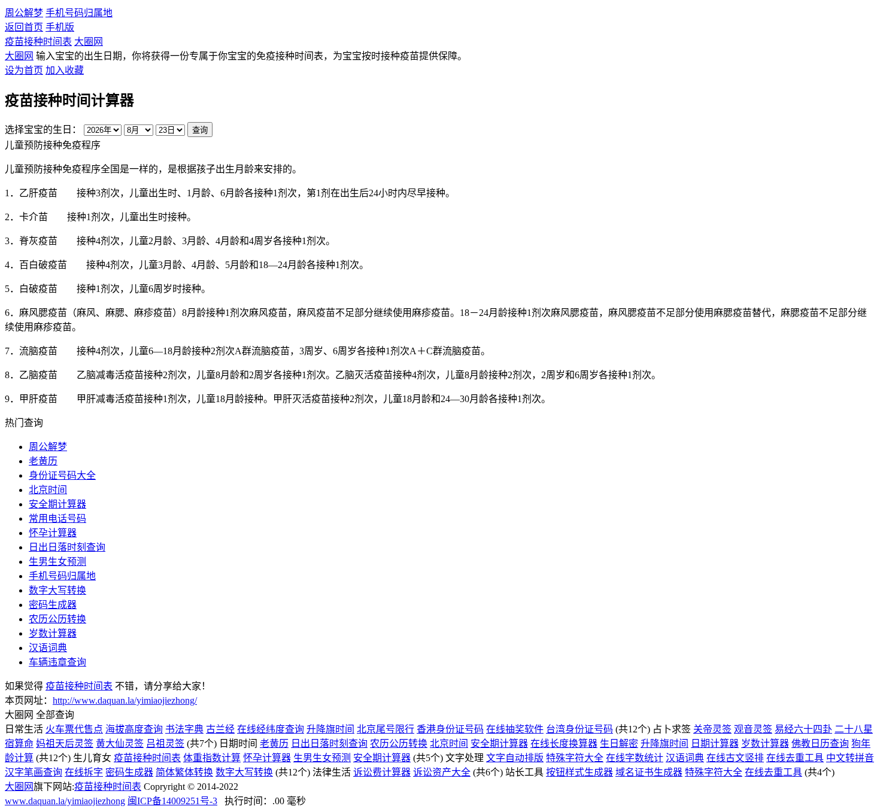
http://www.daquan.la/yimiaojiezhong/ (125, 700)
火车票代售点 (74, 729)
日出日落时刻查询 (329, 743)
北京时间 (48, 490)
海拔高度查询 (134, 729)
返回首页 (24, 27)
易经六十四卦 (803, 729)
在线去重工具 (795, 758)
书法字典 (184, 729)
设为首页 (24, 70)
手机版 (59, 27)
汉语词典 (48, 648)
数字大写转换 (57, 590)
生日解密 (619, 743)
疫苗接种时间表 (38, 42)
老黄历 (43, 461)
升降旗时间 (330, 729)
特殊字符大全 (574, 758)
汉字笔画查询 (33, 772)
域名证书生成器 (648, 772)
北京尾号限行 (385, 729)
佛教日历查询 (820, 743)
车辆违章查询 (57, 662)
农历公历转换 (57, 619)
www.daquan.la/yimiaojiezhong (65, 801)
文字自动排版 (515, 758)
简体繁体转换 (184, 772)
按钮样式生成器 (579, 772)
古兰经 (220, 729)
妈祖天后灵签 (64, 743)
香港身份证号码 (450, 729)
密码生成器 (53, 605)
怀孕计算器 (267, 758)
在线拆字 (84, 772)
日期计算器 (715, 743)
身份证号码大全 (62, 475)
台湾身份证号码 (579, 729)
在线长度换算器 (563, 743)
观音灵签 (753, 729)
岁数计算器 (765, 743)
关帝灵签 (712, 729)
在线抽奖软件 (515, 729)
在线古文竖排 (735, 758)
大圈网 (88, 42)
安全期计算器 (57, 504)
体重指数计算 (212, 758)
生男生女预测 (57, 561)
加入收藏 (64, 70)
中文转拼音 (850, 758)
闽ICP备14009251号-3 (172, 801)
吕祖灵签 (165, 743)
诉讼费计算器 (382, 772)
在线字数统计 (634, 758)
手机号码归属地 (79, 13)
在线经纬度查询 (270, 729)
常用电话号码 (57, 518)
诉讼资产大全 (442, 772)
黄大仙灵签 (120, 743)
